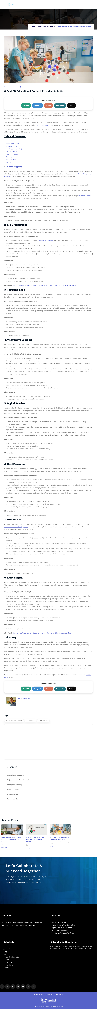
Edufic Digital (11, 159)
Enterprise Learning (14, 785)
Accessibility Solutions (15, 775)
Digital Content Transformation (19, 780)
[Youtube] (23, 986)
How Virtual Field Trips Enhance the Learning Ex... (11, 839)
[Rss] (33, 986)
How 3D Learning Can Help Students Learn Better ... (35, 839)
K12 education (12, 794)
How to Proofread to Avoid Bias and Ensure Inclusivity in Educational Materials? (42, 633)
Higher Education (13, 789)
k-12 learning (43, 720)
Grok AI (71, 106)
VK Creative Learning (14, 149)
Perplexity (60, 106)
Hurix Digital (10, 141)
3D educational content (14, 720)
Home (33, 27)
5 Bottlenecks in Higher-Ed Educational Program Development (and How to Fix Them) (44, 285)
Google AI (37, 106)
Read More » (4, 847)
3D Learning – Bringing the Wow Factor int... (59, 838)
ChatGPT (26, 106)
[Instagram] (18, 986)
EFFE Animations (12, 143)
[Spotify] (28, 986)
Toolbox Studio (11, 146)
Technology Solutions (15, 799)
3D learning (30, 720)
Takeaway (9, 162)
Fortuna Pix (10, 157)
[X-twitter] (7, 986)
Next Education (12, 154)
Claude (48, 106)
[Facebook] (12, 986)
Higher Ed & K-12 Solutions (46, 27)
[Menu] (90, 3)
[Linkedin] (2, 986)
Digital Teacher (11, 151)
